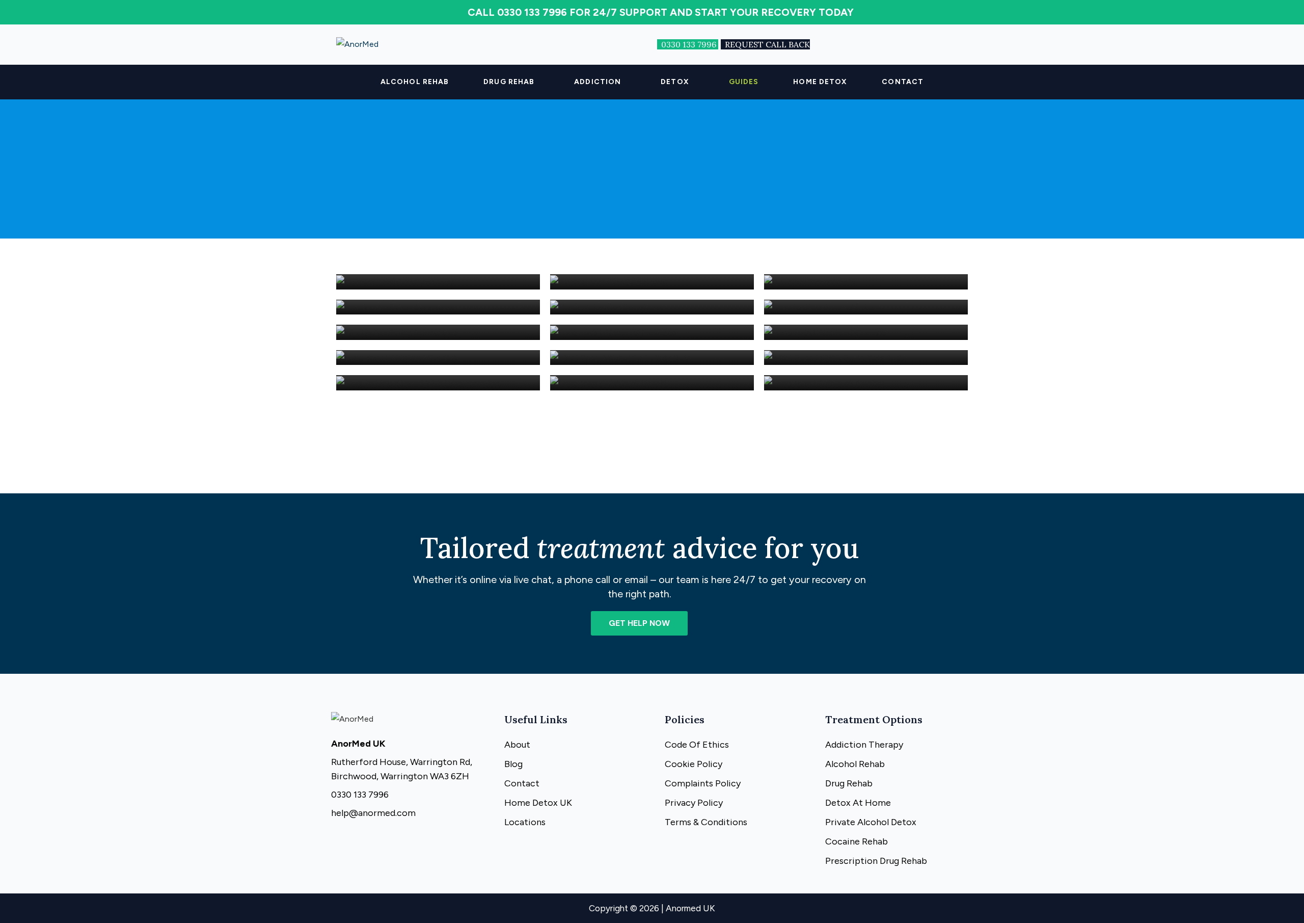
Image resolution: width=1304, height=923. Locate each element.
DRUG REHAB (508, 81)
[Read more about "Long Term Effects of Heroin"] (652, 383)
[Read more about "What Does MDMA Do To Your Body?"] (866, 357)
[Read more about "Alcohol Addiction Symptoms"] (652, 282)
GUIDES (744, 81)
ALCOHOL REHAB (415, 81)
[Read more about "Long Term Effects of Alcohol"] (866, 383)
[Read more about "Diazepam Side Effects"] (866, 282)
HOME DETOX (820, 81)
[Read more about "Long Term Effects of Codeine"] (866, 332)
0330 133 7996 (689, 44)
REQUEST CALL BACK (767, 44)
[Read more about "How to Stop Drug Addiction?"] (866, 307)
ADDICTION (597, 81)
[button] (511, 82)
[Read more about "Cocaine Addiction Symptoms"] (438, 307)
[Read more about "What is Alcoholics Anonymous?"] (438, 332)
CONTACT (902, 81)
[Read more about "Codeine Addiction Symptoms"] (438, 282)
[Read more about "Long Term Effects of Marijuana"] (652, 332)
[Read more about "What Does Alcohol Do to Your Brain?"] (652, 357)
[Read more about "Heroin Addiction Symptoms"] (652, 307)
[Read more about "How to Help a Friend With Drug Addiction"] (438, 383)
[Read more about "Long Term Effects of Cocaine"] (438, 357)
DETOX (675, 81)
